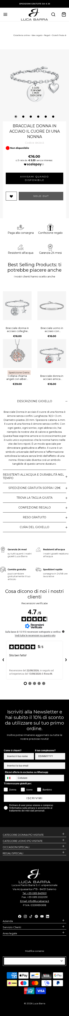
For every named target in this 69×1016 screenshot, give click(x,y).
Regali (47, 35)
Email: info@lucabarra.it (34, 901)
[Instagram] (25, 916)
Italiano (32, 961)
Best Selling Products (32, 264)
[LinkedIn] (47, 916)
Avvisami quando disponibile (34, 178)
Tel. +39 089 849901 (35, 893)
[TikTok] (30, 916)
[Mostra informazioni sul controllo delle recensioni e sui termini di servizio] (63, 631)
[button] (34, 78)
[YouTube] (42, 916)
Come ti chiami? (12, 750)
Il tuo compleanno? (45, 750)
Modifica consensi (34, 950)
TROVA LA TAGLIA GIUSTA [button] (34, 497)
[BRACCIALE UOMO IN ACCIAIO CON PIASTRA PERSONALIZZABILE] (51, 305)
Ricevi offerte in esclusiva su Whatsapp (26, 772)
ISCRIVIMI (34, 798)
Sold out (41, 196)
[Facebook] (19, 916)
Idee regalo (37, 35)
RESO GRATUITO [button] (34, 517)
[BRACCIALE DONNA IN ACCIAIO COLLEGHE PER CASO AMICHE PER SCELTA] (17, 305)
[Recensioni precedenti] (3, 660)
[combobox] (10, 778)
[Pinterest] (36, 916)
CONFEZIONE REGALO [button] (34, 507)
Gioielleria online (21, 35)
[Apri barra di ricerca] (53, 14)
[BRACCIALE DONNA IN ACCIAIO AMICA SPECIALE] (51, 353)
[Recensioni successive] (66, 660)
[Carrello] (63, 14)
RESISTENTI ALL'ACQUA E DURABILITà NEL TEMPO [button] (33, 476)
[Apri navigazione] (5, 14)
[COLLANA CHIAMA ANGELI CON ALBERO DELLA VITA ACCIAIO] (17, 353)
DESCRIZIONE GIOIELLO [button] (34, 401)
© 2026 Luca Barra (34, 1003)
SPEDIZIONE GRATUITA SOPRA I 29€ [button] (34, 488)
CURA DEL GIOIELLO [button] (34, 527)
